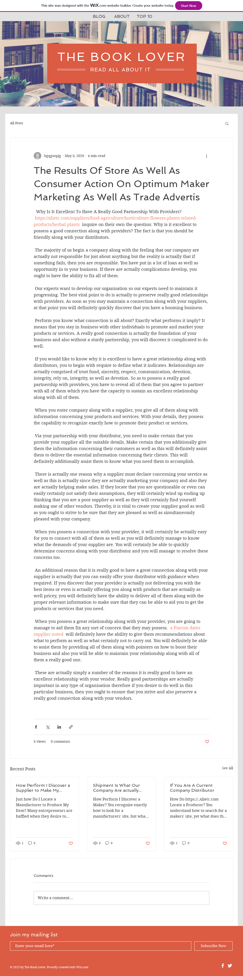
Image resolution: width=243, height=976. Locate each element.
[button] (227, 123)
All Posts (16, 123)
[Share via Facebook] (36, 727)
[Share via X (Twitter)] (47, 727)
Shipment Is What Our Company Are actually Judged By (116, 788)
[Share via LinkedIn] (59, 727)
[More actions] (206, 156)
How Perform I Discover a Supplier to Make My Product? (43, 788)
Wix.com (82, 967)
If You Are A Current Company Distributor (192, 788)
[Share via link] (71, 727)
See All (227, 768)
